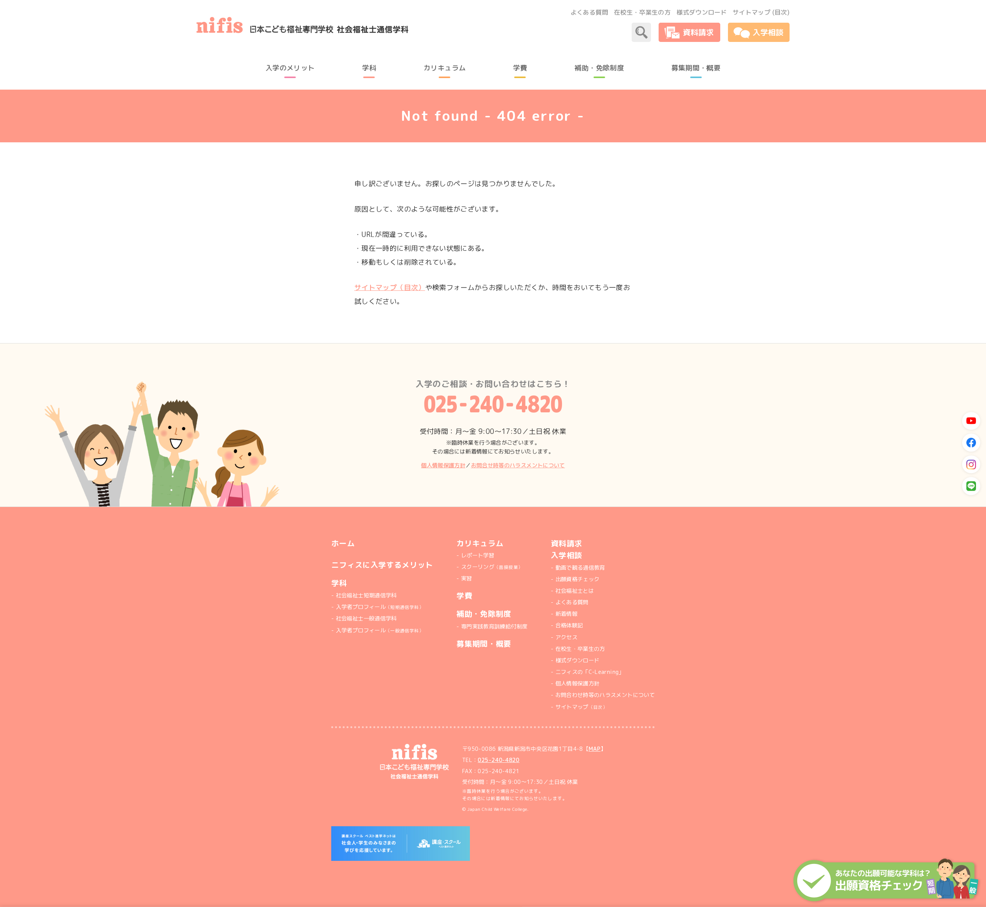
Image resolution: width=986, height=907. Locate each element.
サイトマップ (581, 707)
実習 (466, 578)
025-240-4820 (498, 760)
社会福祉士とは (574, 591)
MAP (594, 749)
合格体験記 (569, 625)
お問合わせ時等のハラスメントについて (605, 695)
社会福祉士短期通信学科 (366, 595)
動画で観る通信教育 (580, 568)
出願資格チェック (577, 579)
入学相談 (566, 555)
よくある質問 (589, 12)
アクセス (566, 637)
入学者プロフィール (380, 607)
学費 (464, 595)
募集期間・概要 (483, 644)
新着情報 (566, 614)
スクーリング (492, 567)
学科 (339, 583)
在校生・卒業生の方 (642, 12)
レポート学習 (477, 555)
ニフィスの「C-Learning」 (589, 672)
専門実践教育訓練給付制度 (494, 626)
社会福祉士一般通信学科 (366, 618)
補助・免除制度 (483, 614)
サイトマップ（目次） (389, 287)
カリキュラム (479, 543)
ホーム (343, 543)
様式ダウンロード (701, 12)
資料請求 (566, 543)
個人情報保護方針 (443, 465)
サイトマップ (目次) (761, 12)
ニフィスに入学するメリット (382, 565)
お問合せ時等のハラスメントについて (518, 465)
